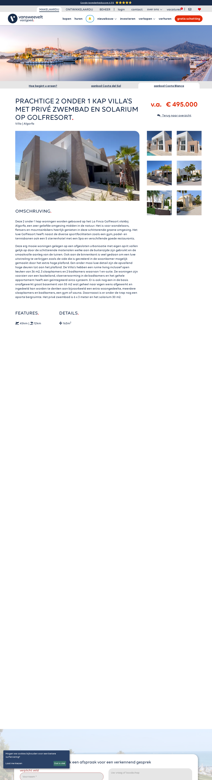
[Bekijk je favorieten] (199, 9)
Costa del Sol (106, 86)
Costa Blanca (169, 86)
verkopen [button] (146, 19)
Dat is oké (59, 763)
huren (78, 19)
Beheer (105, 9)
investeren (127, 19)
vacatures (174, 9)
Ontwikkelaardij (79, 9)
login (121, 9)
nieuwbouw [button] (105, 19)
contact (137, 9)
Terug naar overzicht (175, 115)
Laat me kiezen (14, 763)
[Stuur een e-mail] (190, 9)
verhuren (165, 19)
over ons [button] (153, 9)
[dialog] (36, 759)
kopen (67, 19)
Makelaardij (49, 9)
